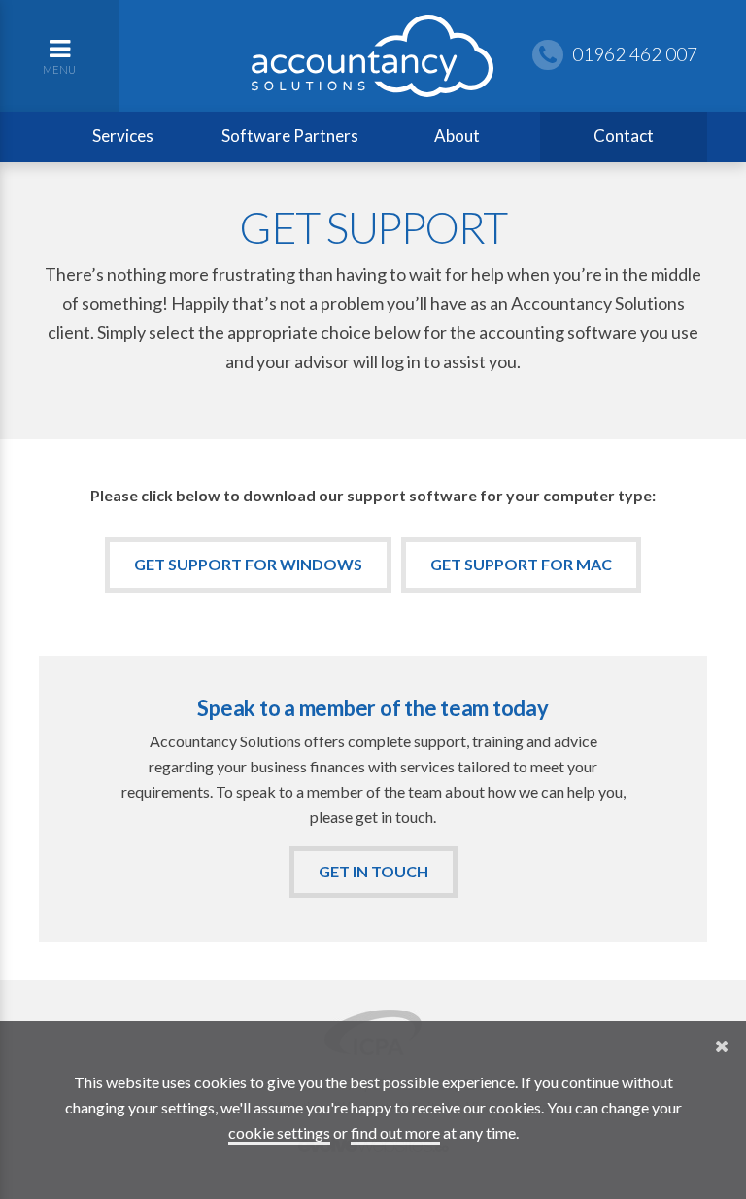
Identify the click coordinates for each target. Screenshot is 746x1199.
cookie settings (279, 1132)
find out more (395, 1132)
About (457, 135)
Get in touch (373, 871)
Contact (623, 135)
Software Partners (289, 135)
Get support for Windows (248, 564)
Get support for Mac (521, 564)
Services (122, 135)
